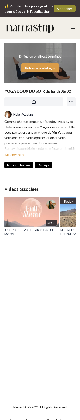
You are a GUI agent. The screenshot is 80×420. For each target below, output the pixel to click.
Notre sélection (19, 165)
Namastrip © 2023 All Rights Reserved (40, 407)
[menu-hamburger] (73, 28)
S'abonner (64, 8)
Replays (43, 165)
